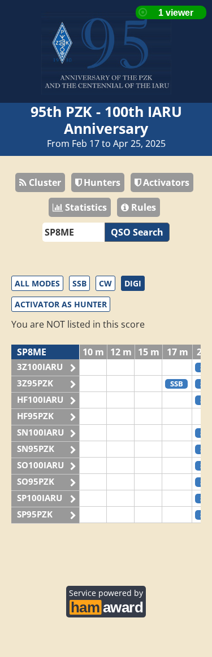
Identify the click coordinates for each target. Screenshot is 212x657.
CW (105, 283)
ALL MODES (37, 283)
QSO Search (137, 232)
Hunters (100, 182)
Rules (142, 207)
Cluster (44, 182)
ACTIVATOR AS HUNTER (61, 304)
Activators (165, 182)
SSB (79, 283)
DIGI (132, 283)
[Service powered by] (106, 605)
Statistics (85, 207)
